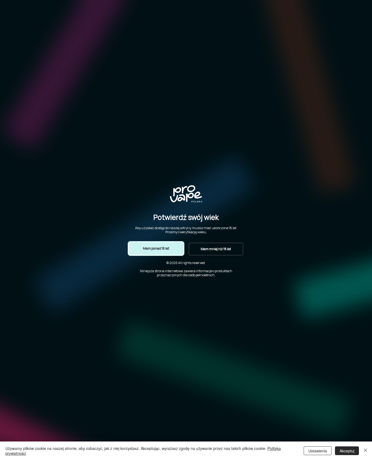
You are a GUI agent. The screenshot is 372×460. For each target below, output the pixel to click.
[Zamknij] (365, 451)
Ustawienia (317, 450)
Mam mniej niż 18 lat (216, 249)
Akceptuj (347, 450)
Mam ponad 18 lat (156, 248)
